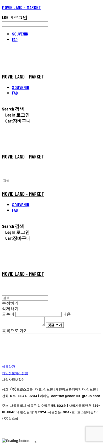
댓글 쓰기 (55, 325)
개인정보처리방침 (15, 373)
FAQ (15, 39)
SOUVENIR (20, 33)
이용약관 (8, 366)
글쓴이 (8, 314)
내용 (66, 314)
